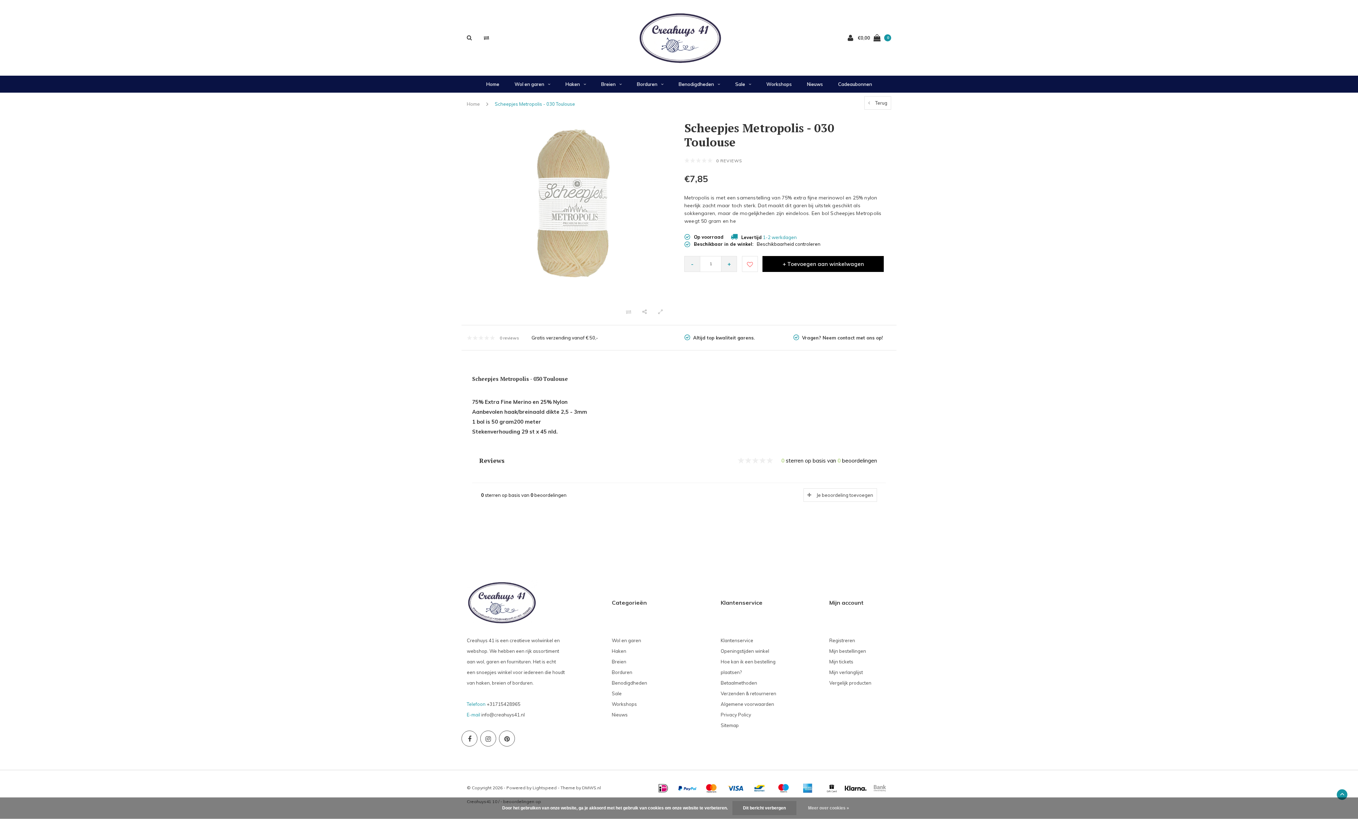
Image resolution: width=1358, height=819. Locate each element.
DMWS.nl (591, 787)
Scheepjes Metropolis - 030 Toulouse (535, 104)
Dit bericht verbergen (764, 808)
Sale (740, 84)
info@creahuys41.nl (503, 715)
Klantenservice (737, 640)
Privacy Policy (736, 715)
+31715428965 (504, 704)
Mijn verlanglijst (846, 672)
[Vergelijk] (486, 37)
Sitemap (730, 725)
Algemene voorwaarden (747, 704)
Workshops (779, 84)
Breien (608, 84)
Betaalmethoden (739, 683)
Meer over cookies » (828, 808)
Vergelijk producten (850, 683)
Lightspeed (545, 787)
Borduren (647, 84)
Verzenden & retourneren (748, 693)
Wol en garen (529, 84)
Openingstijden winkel (745, 651)
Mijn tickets (841, 661)
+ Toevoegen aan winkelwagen (823, 264)
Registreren (842, 640)
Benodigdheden (696, 84)
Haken (572, 84)
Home (492, 84)
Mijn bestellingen (847, 651)
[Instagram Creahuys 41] (488, 739)
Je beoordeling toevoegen (845, 495)
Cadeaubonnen (855, 84)
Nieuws (815, 84)
